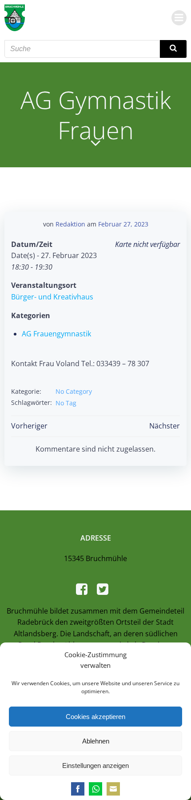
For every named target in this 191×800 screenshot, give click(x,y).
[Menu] (179, 17)
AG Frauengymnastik (56, 334)
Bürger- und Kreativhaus (52, 297)
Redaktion (70, 224)
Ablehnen (95, 741)
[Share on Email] (113, 789)
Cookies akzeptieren (95, 716)
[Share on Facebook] (77, 789)
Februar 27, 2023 (123, 224)
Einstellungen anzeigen (95, 765)
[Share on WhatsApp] (95, 789)
